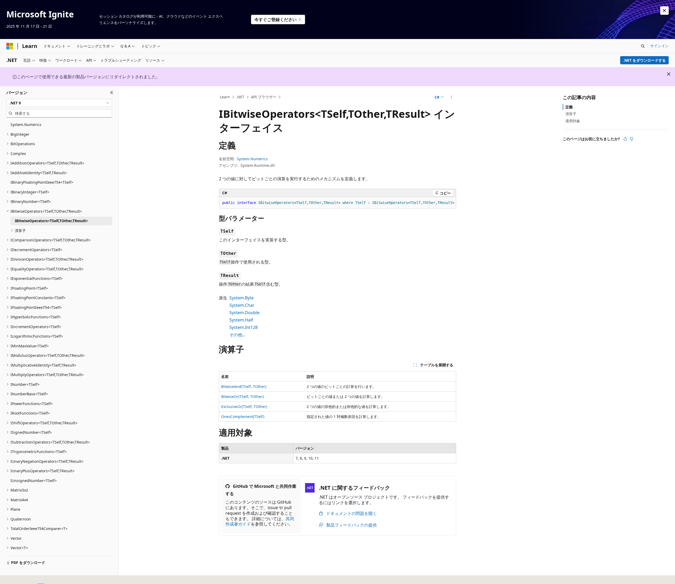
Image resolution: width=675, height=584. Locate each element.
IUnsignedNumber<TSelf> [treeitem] (34, 480)
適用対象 (572, 120)
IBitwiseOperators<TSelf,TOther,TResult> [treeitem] (51, 220)
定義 (569, 106)
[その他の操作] (451, 97)
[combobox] (59, 103)
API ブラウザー (263, 96)
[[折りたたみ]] (111, 92)
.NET (240, 96)
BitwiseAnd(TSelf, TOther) (243, 386)
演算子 (570, 113)
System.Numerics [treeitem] (26, 124)
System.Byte (241, 298)
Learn (225, 96)
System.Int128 (243, 327)
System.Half (241, 320)
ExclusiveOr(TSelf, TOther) (244, 406)
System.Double (244, 312)
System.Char (241, 305)
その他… (237, 335)
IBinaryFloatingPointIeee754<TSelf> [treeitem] (42, 182)
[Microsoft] (9, 46)
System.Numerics (252, 158)
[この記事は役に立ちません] (631, 139)
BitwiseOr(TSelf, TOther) (242, 396)
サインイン (659, 45)
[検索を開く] (643, 46)
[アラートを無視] (664, 10)
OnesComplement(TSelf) (242, 416)
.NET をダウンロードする (644, 60)
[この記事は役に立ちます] (625, 139)
